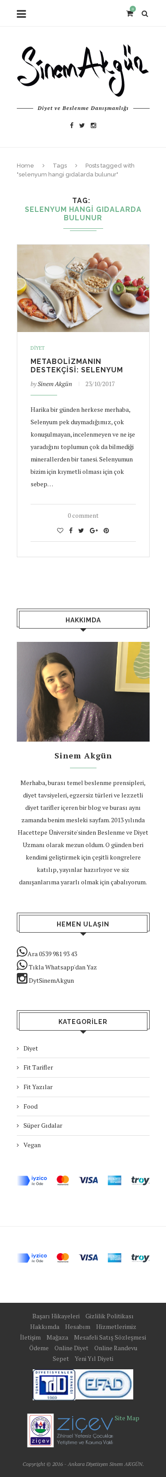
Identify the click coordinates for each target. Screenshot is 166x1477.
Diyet (38, 348)
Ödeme (39, 1348)
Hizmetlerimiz (116, 1326)
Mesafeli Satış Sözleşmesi (110, 1337)
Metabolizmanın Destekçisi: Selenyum (77, 365)
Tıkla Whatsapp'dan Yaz (62, 967)
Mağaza (57, 1337)
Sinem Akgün (55, 383)
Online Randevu (115, 1348)
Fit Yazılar (38, 1086)
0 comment (83, 515)
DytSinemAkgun (50, 980)
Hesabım (77, 1326)
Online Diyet (71, 1348)
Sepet (61, 1358)
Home (25, 165)
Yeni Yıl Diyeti (94, 1358)
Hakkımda (44, 1326)
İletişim (30, 1337)
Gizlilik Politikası (109, 1316)
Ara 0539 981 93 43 (52, 954)
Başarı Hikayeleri (56, 1316)
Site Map (127, 1418)
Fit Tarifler (38, 1067)
